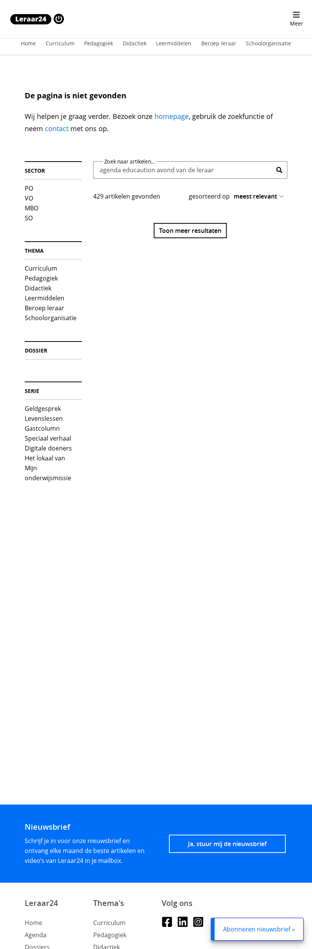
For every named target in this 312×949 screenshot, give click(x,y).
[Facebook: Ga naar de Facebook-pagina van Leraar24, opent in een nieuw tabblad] (167, 921)
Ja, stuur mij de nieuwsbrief (227, 844)
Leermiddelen (173, 43)
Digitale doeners (48, 448)
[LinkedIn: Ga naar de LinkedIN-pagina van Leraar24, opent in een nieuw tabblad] (182, 921)
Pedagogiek (98, 43)
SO (29, 218)
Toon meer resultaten (190, 230)
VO (29, 198)
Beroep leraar (218, 43)
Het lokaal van (45, 458)
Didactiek (134, 43)
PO (29, 188)
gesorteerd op (209, 196)
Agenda (35, 935)
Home (28, 43)
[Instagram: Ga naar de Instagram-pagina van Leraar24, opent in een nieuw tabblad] (198, 921)
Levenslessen (44, 418)
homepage (171, 116)
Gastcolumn (42, 428)
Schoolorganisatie (268, 43)
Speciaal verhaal (48, 438)
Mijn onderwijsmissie (48, 473)
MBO (31, 208)
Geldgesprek (43, 408)
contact (56, 128)
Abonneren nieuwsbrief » (259, 929)
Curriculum (60, 43)
